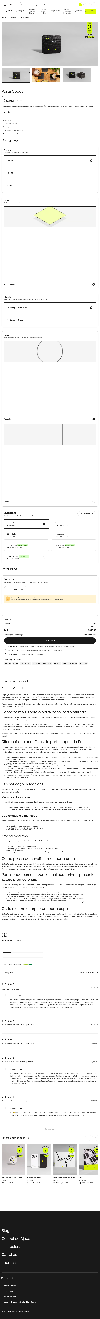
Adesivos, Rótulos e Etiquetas (32, 11)
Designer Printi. (13, 650)
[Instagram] (2, 1278)
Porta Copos (24, 17)
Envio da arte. (12, 646)
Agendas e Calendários (79, 11)
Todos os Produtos (9, 11)
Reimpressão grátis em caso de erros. (25, 654)
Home (4, 17)
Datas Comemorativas (90, 11)
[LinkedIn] (7, 1278)
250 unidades (59, 534)
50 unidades (58, 523)
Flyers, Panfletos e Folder (43, 11)
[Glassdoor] (11, 1278)
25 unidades (11, 523)
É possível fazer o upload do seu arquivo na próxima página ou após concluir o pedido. (41, 646)
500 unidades (11, 545)
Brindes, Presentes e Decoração (67, 11)
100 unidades (11, 534)
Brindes (13, 17)
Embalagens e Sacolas (55, 11)
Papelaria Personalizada (20, 11)
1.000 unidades (12, 556)
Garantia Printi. (13, 654)
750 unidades (59, 545)
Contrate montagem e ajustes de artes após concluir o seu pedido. (35, 650)
